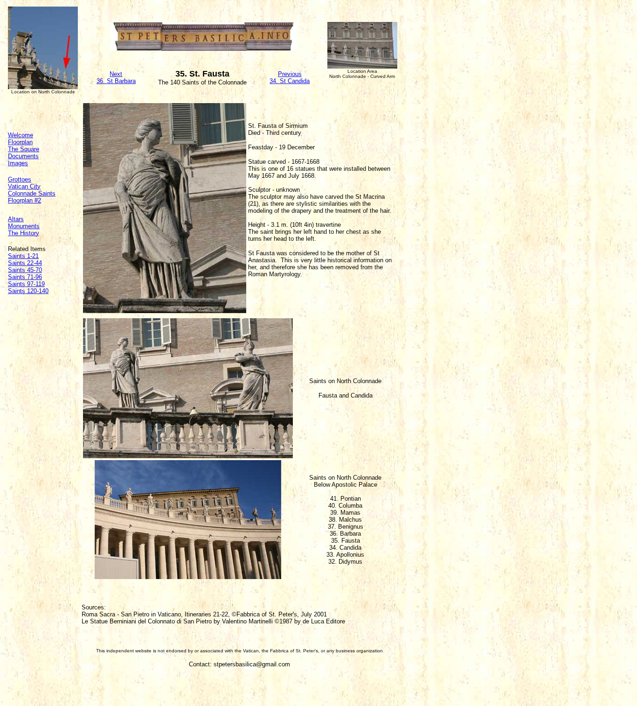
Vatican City (24, 186)
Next (116, 73)
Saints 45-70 (25, 269)
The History (23, 233)
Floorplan (20, 142)
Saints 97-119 (26, 283)
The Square (23, 149)
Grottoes (19, 179)
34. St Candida (290, 80)
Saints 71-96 (25, 276)
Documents (23, 156)
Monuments (24, 226)
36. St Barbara (116, 80)
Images (18, 163)
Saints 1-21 (23, 255)
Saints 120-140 (28, 290)
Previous (290, 73)
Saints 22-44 (25, 262)
